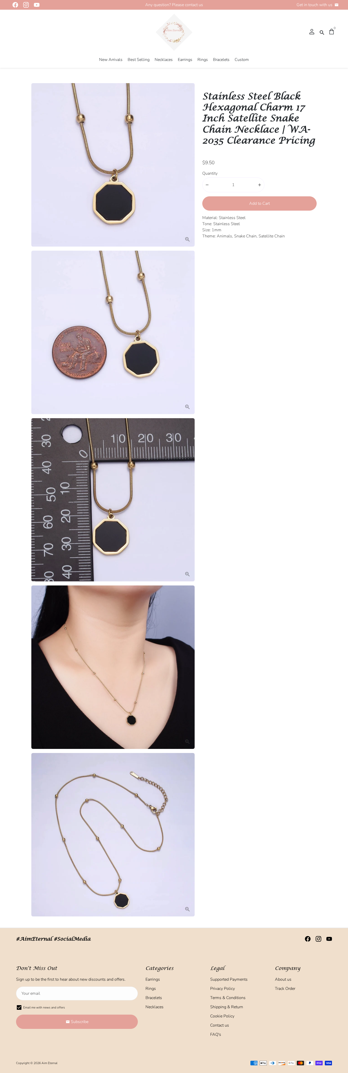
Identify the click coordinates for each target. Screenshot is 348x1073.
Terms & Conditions (228, 998)
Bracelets (221, 59)
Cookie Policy (222, 1016)
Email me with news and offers (44, 1007)
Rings (202, 59)
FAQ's (215, 1034)
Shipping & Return (226, 1007)
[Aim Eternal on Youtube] (35, 5)
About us (283, 979)
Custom (242, 59)
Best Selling (139, 59)
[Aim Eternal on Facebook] (13, 5)
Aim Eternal (49, 1063)
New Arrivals (111, 59)
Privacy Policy (222, 988)
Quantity (210, 173)
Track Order (285, 988)
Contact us (219, 1025)
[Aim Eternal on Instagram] (24, 5)
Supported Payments (229, 979)
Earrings (185, 59)
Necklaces (164, 59)
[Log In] (312, 32)
